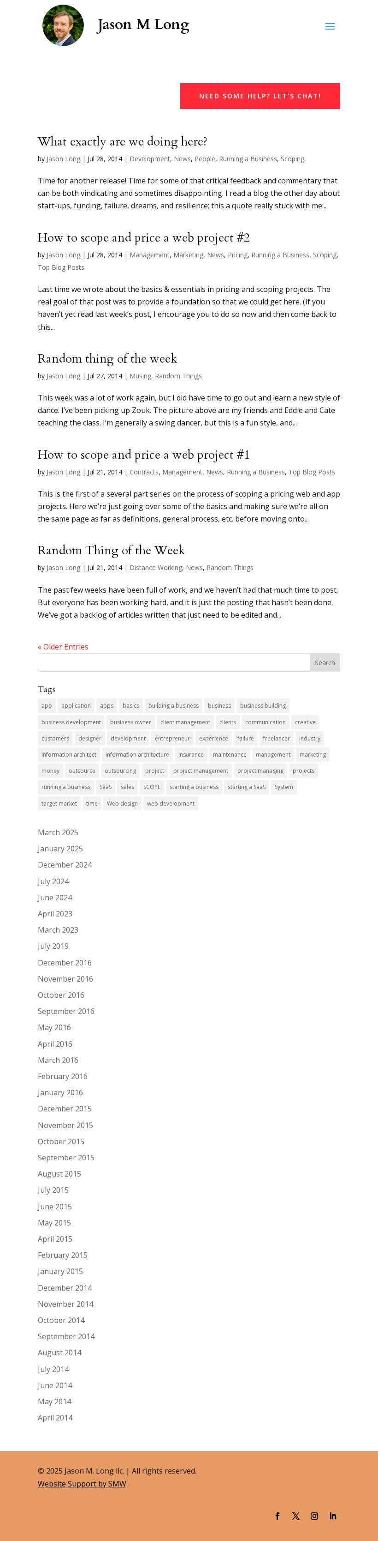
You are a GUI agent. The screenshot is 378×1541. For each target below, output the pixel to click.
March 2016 (58, 1060)
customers (55, 738)
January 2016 (60, 1092)
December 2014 (65, 1288)
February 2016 (63, 1076)
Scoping (292, 158)
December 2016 (65, 963)
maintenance (230, 754)
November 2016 (65, 979)
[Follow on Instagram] (314, 1516)
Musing (140, 375)
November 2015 (65, 1125)
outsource (82, 771)
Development (150, 158)
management (273, 754)
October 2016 (61, 995)
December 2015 (65, 1109)
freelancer (276, 738)
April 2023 (55, 914)
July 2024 (53, 881)
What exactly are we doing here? (123, 141)
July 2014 (53, 1369)
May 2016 (54, 1027)
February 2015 (63, 1255)
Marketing (188, 254)
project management (200, 771)
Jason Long (63, 158)
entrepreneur (172, 738)
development (128, 738)
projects (303, 771)
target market (59, 803)
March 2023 (58, 930)
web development (171, 803)
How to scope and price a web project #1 (144, 455)
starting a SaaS (247, 787)
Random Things (178, 375)
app (46, 706)
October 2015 (61, 1141)
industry (309, 738)
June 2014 (55, 1385)
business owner (130, 722)
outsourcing (120, 771)
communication (265, 722)
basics (131, 706)
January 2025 (60, 848)
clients (227, 722)
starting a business (194, 787)
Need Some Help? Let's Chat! (260, 95)
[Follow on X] (296, 1516)
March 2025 (58, 832)
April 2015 (55, 1239)
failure (245, 738)
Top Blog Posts (61, 267)
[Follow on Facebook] (277, 1516)
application (76, 706)
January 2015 (60, 1271)
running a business (65, 787)
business (219, 706)
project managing (260, 771)
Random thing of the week (107, 359)
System (284, 787)
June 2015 (55, 1206)
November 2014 (65, 1304)
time (92, 803)
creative (305, 722)
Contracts (144, 471)
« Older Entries (63, 647)
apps (106, 706)
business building (263, 706)
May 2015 (54, 1223)
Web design (122, 803)
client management (185, 722)
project (154, 771)
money (50, 771)
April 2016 (55, 1044)
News (182, 158)
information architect (68, 754)
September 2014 (66, 1336)
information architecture (137, 754)
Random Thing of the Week (111, 550)
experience (213, 738)
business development (71, 722)
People (205, 158)
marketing (313, 754)
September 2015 (66, 1158)
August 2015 (59, 1174)
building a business (173, 706)
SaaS (106, 787)
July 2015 (53, 1190)
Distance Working (156, 567)
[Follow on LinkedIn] (332, 1516)
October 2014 (61, 1320)
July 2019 (53, 946)
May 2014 (54, 1401)
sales (127, 787)
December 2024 (65, 865)
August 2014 (59, 1352)
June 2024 (55, 897)
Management (150, 254)
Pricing (238, 254)
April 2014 (55, 1418)
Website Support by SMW (82, 1484)
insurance (191, 754)
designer (89, 738)
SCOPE (151, 787)
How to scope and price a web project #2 (144, 238)
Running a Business (248, 158)
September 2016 (66, 1011)
